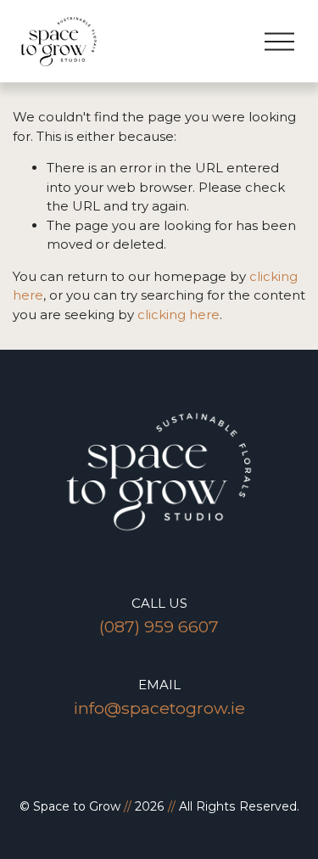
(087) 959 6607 (159, 626)
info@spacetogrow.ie (159, 708)
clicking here (178, 314)
